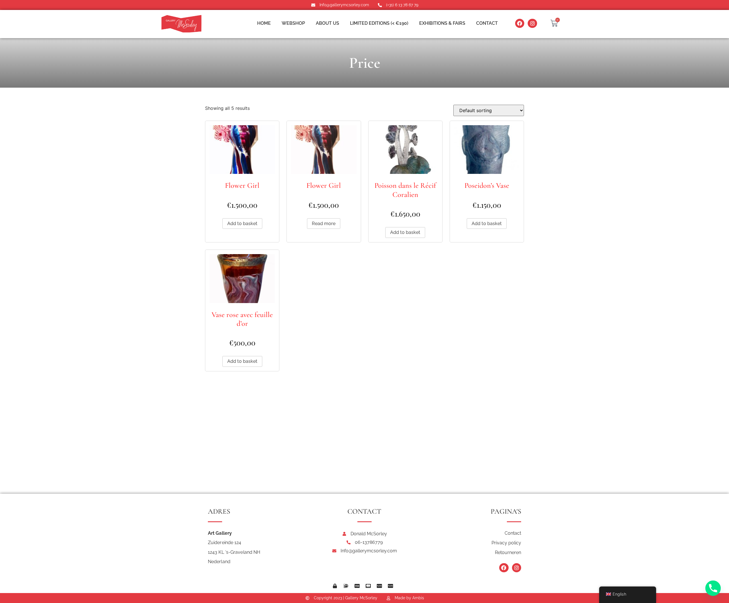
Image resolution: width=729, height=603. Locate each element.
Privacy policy (506, 543)
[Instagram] (532, 23)
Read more (323, 223)
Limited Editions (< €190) (379, 23)
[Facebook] (519, 23)
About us (327, 23)
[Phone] (713, 588)
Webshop (293, 23)
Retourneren (508, 552)
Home (264, 23)
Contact (487, 23)
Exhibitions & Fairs (442, 23)
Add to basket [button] (242, 223)
